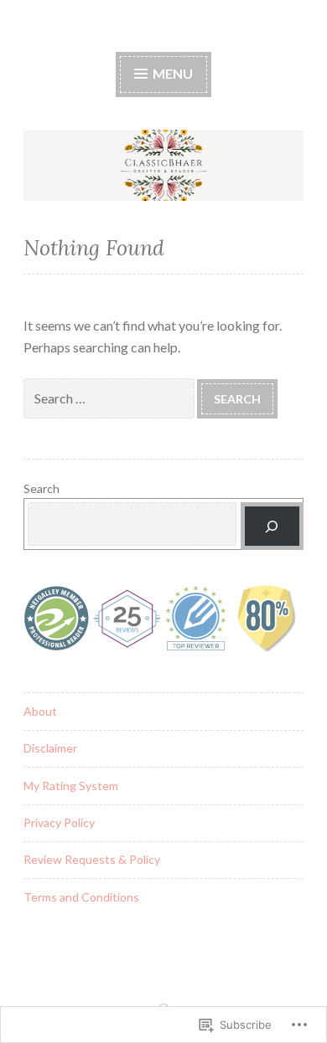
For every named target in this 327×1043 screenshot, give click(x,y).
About (40, 711)
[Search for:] (110, 398)
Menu (171, 73)
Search (41, 488)
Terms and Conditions (81, 897)
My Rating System (70, 785)
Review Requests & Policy (91, 859)
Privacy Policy (59, 822)
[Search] (272, 526)
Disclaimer (50, 748)
